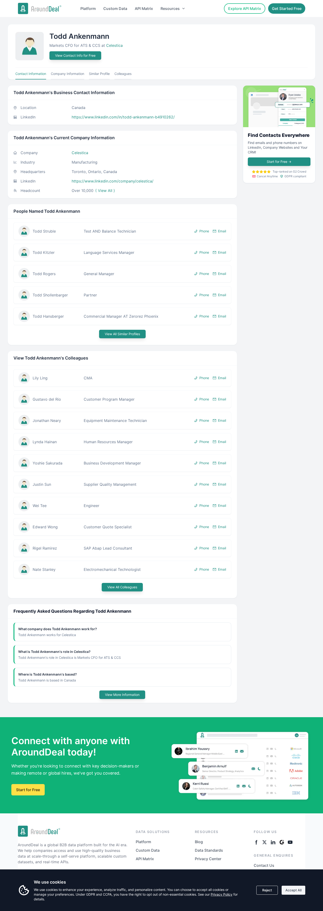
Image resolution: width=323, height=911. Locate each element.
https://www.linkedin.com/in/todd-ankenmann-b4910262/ (123, 117)
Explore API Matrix (244, 8)
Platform (88, 8)
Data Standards (209, 850)
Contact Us (264, 865)
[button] (122, 231)
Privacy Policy (221, 894)
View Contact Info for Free (75, 55)
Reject (267, 890)
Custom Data (115, 8)
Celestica (114, 45)
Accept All (293, 890)
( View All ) (105, 190)
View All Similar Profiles (122, 334)
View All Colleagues (122, 587)
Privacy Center (208, 858)
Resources (170, 8)
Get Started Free (286, 8)
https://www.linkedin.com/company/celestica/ (112, 181)
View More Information (122, 695)
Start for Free (279, 162)
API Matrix (144, 8)
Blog (199, 841)
